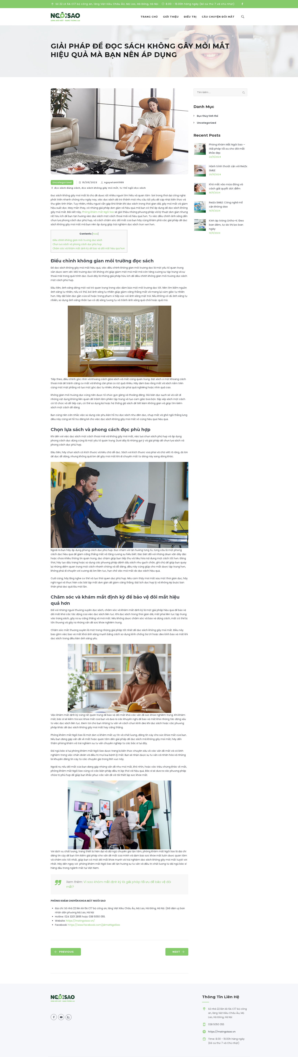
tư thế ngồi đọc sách (133, 188)
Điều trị (190, 16)
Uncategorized (62, 182)
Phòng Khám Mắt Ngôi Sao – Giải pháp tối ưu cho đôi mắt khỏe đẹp (227, 149)
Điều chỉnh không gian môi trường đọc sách (78, 240)
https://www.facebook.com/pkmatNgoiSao (94, 925)
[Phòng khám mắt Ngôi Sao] (65, 16)
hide (95, 233)
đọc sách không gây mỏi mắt (100, 188)
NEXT (176, 951)
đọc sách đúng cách (67, 188)
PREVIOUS (66, 951)
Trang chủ (149, 16)
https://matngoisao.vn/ (80, 920)
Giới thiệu (171, 16)
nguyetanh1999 (114, 182)
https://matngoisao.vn (222, 1031)
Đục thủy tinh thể (207, 116)
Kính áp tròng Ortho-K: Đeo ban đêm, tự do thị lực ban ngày (226, 225)
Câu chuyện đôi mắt (218, 16)
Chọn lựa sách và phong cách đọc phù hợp (77, 244)
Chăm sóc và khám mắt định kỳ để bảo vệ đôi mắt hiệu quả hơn (89, 248)
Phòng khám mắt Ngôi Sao (98, 212)
